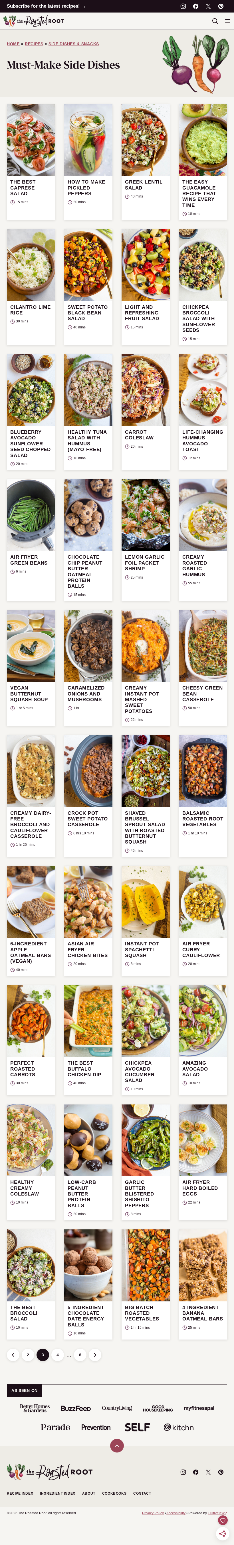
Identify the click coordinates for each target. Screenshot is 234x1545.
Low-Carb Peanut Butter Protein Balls (82, 1194)
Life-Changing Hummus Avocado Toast (202, 440)
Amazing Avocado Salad (195, 1068)
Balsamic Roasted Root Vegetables (202, 819)
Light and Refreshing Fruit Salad (142, 313)
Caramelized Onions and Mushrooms (86, 693)
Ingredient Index (57, 1493)
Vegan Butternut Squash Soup (29, 693)
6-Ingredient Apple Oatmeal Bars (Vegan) (30, 952)
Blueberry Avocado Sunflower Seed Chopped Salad (30, 443)
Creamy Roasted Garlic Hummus (194, 565)
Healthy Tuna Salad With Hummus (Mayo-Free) (87, 440)
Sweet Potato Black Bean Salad (88, 313)
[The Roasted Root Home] (33, 21)
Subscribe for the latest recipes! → (46, 6)
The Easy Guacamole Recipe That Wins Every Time (199, 193)
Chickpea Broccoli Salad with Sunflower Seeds (198, 319)
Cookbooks (114, 1493)
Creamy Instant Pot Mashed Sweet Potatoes (142, 699)
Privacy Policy (153, 1513)
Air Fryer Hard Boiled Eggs (200, 1188)
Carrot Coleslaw (139, 435)
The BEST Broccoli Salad (24, 1313)
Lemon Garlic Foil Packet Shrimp (145, 562)
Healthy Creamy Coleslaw (24, 1188)
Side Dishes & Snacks (74, 44)
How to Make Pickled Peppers (86, 187)
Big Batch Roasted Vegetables (142, 1313)
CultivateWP (217, 1513)
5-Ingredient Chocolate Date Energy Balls (86, 1316)
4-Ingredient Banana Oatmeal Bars (202, 1313)
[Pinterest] (221, 6)
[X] (208, 6)
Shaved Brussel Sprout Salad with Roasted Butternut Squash (145, 827)
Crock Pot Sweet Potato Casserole (88, 819)
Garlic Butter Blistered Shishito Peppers (139, 1194)
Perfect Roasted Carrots (22, 1068)
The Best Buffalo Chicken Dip (84, 1068)
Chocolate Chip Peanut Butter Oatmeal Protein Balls (85, 571)
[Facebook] (195, 6)
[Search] (215, 21)
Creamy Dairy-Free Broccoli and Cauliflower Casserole (30, 824)
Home (13, 44)
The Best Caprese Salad (23, 187)
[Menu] (227, 21)
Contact (142, 1493)
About (88, 1493)
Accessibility (175, 1513)
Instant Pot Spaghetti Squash (142, 949)
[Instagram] (183, 6)
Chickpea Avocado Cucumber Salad (140, 1071)
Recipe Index (20, 1493)
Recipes (34, 44)
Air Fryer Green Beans (29, 559)
